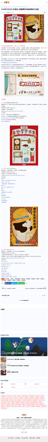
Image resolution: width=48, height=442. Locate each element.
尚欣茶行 (4, 119)
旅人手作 (3, 193)
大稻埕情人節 (31, 395)
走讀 (15, 400)
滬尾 (12, 406)
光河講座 (36, 397)
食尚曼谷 (29, 400)
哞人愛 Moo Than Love (6, 264)
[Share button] (26, 283)
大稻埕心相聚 (17, 278)
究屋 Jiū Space (13, 180)
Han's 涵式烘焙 (4, 268)
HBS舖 (2, 190)
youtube (13, 387)
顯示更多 (44, 295)
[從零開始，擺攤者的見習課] (3, 372)
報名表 (14, 280)
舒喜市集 (18, 280)
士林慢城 (3, 395)
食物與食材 (35, 400)
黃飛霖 (23, 404)
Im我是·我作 (3, 269)
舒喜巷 (13, 404)
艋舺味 (20, 406)
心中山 (11, 397)
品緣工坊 (3, 185)
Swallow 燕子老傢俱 (5, 180)
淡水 (43, 400)
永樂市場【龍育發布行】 (6, 274)
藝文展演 (5, 6)
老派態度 (33, 278)
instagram (36, 384)
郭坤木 (8, 402)
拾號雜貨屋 (3, 195)
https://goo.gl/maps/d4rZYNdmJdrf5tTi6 (15, 111)
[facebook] (22, 432)
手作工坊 (23, 278)
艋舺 (16, 406)
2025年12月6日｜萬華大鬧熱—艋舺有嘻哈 (16, 359)
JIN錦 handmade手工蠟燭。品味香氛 (9, 276)
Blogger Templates (24, 440)
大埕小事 (7, 278)
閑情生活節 (18, 404)
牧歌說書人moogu (5, 266)
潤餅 (24, 406)
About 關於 (17, 438)
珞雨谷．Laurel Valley (5, 182)
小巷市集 (42, 395)
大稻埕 (12, 278)
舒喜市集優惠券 (34, 402)
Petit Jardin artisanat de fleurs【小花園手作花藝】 (11, 263)
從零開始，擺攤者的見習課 (12, 372)
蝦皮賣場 (38, 438)
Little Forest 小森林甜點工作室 (7, 187)
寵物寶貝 (33, 406)
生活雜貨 (31, 397)
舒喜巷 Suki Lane (12, 58)
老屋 (2, 400)
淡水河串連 (4, 280)
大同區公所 (8, 395)
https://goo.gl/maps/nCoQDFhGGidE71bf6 (15, 258)
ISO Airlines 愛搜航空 (5, 197)
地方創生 (42, 397)
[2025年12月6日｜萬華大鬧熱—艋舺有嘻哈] (3, 360)
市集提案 (28, 278)
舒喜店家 (3, 404)
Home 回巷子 (11, 438)
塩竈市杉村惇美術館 (30, 404)
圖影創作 (3, 406)
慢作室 (14, 117)
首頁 (2, 6)
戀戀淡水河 (44, 406)
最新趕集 (9, 280)
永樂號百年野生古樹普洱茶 (6, 192)
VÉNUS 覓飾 (4, 271)
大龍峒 (37, 395)
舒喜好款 (40, 402)
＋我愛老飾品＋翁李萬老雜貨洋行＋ (8, 183)
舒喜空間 (8, 404)
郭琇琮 (13, 402)
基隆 (40, 400)
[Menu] (1, 2)
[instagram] (24, 432)
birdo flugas (3, 408)
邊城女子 (3, 178)
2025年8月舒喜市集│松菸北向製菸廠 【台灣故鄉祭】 (18, 365)
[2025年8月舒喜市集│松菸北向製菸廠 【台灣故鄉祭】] (3, 366)
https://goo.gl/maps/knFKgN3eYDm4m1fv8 (16, 175)
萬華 (37, 404)
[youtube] (26, 432)
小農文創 (3, 397)
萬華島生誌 (41, 404)
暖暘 (2, 188)
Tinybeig (23, 263)
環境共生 (28, 406)
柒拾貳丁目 (4, 116)
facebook (13, 384)
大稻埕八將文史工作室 (7, 117)
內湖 (7, 397)
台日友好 (21, 397)
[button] (47, 2)
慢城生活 (8, 406)
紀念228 (24, 400)
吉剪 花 (4, 121)
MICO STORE (4, 261)
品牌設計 (42, 278)
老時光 (38, 278)
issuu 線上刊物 (24, 438)
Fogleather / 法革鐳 (5, 273)
